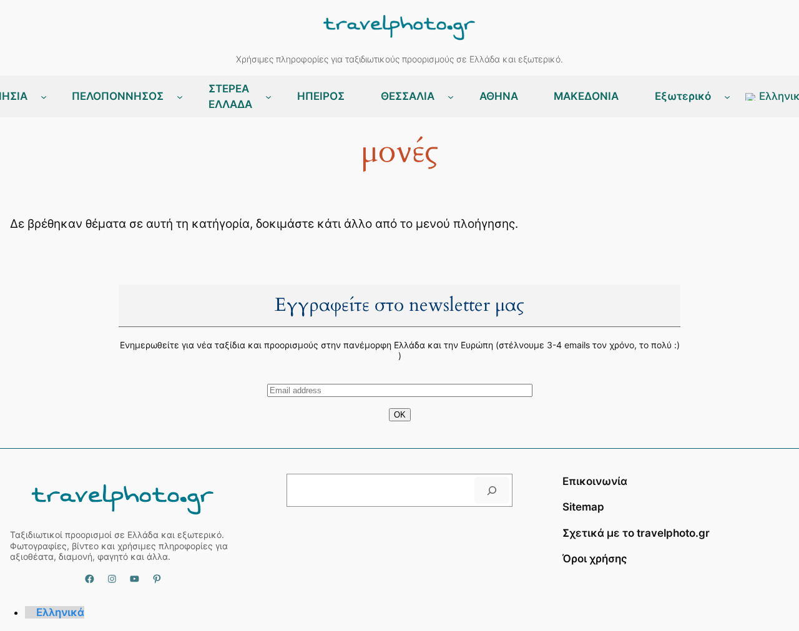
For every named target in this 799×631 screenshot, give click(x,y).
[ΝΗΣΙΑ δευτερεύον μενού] (44, 97)
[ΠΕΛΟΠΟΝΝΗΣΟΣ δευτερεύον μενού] (180, 97)
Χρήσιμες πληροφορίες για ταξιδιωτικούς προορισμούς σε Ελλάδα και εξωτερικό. (399, 59)
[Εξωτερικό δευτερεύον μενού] (727, 97)
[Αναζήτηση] (491, 490)
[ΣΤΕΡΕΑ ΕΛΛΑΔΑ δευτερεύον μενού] (268, 97)
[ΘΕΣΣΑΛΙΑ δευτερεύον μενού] (451, 97)
